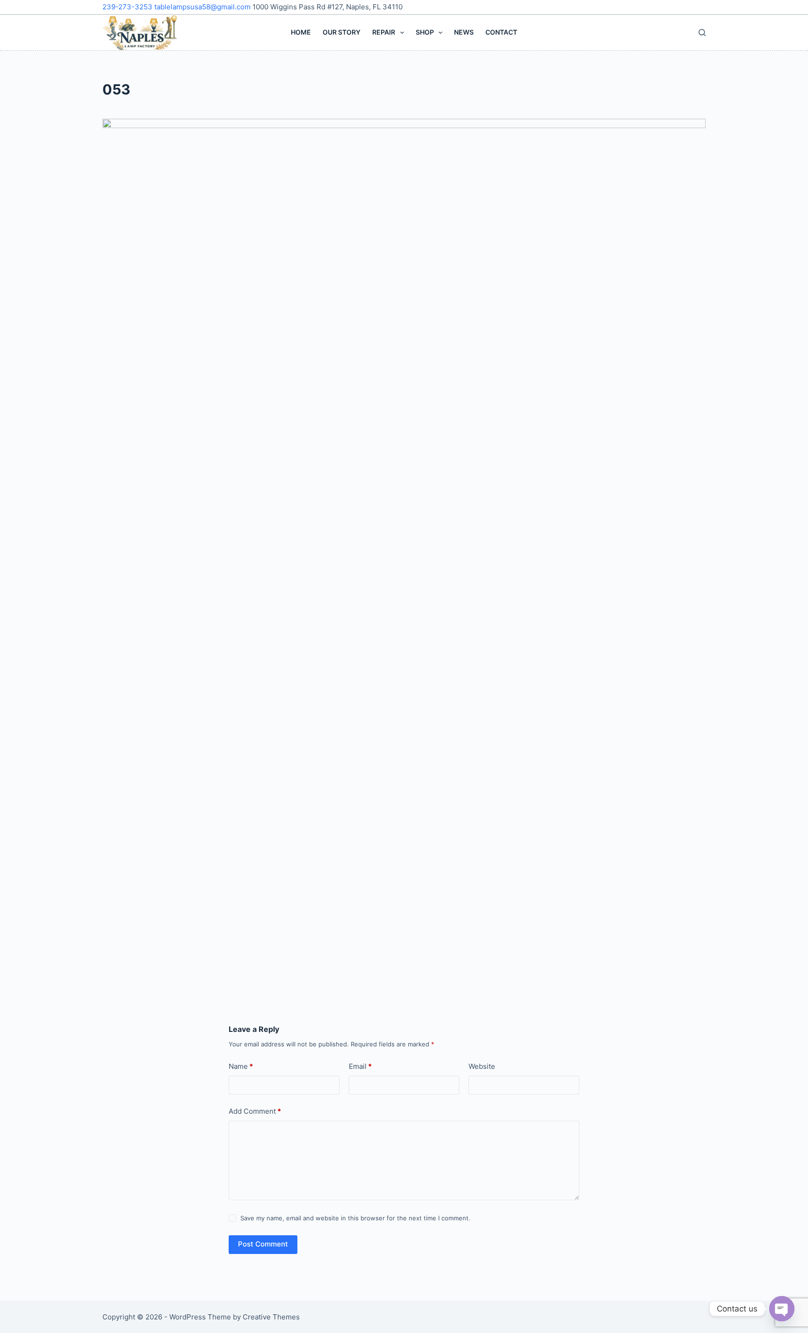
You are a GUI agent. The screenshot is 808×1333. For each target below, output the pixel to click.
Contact (501, 32)
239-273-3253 (128, 6)
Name (241, 1066)
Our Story (342, 32)
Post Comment (263, 1243)
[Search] (702, 32)
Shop (425, 32)
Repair (383, 32)
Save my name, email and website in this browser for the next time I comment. (355, 1218)
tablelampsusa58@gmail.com (203, 6)
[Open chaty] (781, 1308)
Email (360, 1066)
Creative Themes (271, 1316)
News (464, 32)
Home (301, 32)
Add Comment (255, 1111)
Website (482, 1066)
